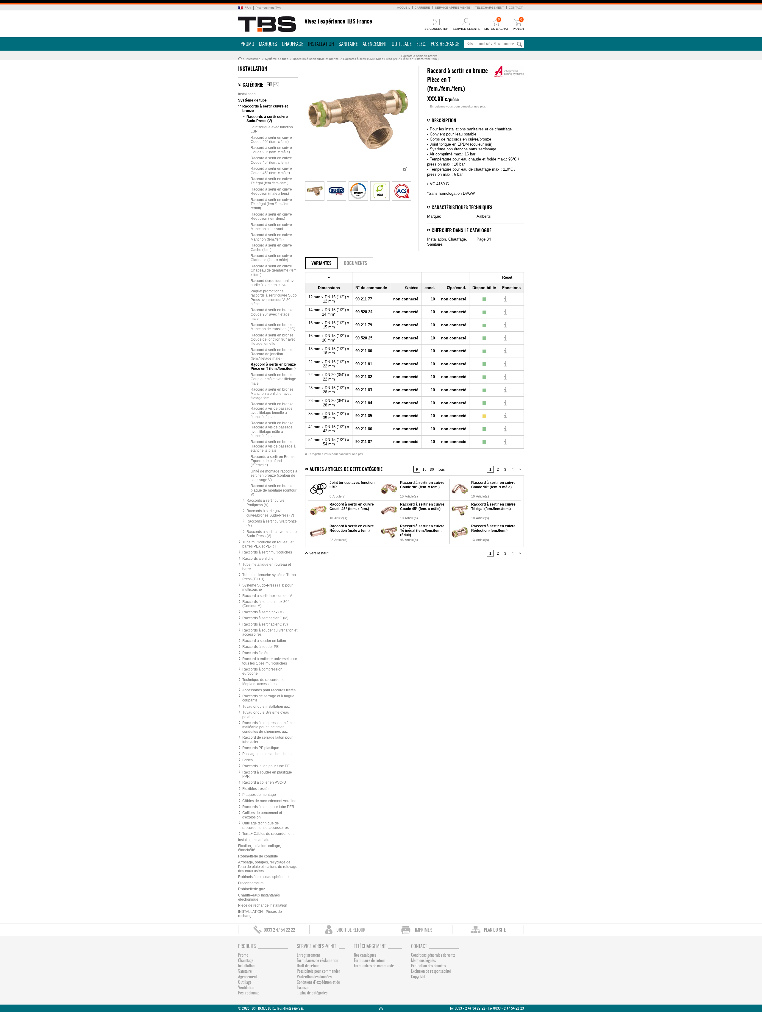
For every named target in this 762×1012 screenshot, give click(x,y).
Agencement (375, 44)
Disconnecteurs (250, 883)
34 (489, 239)
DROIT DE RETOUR (351, 930)
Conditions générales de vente (433, 955)
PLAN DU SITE (495, 930)
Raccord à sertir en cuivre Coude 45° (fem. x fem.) (271, 160)
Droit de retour (308, 966)
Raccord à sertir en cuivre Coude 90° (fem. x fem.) (271, 139)
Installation (321, 44)
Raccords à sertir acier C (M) (265, 618)
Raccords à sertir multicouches (267, 552)
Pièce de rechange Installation (262, 905)
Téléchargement (489, 7)
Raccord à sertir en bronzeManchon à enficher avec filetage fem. (272, 393)
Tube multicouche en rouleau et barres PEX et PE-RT (267, 544)
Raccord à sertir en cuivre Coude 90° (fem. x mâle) (271, 150)
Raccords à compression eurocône (262, 671)
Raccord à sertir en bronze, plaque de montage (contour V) (273, 490)
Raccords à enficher (258, 558)
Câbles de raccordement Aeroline (269, 801)
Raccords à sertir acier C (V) (265, 624)
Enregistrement (308, 955)
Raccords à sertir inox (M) (263, 612)
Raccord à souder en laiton (264, 641)
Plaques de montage (259, 795)
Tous (441, 469)
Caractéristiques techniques (462, 207)
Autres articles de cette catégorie (346, 469)
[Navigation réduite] (276, 84)
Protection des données (314, 977)
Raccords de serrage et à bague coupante (268, 698)
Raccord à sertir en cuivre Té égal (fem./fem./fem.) (271, 181)
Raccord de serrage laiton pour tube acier (267, 739)
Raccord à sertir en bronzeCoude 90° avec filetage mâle (272, 314)
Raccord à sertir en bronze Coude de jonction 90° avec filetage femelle (273, 339)
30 (432, 469)
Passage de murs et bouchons (266, 754)
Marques (268, 44)
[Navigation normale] (269, 84)
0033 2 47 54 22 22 (279, 930)
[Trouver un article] (505, 299)
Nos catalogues (365, 955)
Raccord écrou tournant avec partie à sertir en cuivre (274, 283)
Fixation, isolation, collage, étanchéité (259, 848)
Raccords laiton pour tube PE (266, 766)
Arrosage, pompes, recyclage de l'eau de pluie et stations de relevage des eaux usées (267, 866)
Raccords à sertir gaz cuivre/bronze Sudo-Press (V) (270, 513)
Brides (247, 760)
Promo (247, 44)
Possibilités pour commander (318, 971)
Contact (516, 7)
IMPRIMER (423, 930)
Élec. (421, 44)
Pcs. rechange (445, 44)
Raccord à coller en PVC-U (264, 782)
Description (444, 120)
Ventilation (246, 988)
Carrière (422, 7)
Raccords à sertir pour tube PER (268, 807)
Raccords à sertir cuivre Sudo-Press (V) (370, 58)
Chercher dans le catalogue (461, 230)
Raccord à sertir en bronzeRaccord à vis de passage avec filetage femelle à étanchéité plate (272, 410)
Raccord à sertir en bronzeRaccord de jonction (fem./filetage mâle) (272, 354)
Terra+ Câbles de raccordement (267, 834)
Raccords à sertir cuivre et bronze (316, 58)
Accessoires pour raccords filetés (269, 690)
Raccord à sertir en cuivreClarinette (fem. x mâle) (271, 258)
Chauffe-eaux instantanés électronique (259, 897)
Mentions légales (423, 961)
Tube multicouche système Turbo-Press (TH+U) (269, 577)
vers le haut (319, 553)
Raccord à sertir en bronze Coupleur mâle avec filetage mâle (273, 379)
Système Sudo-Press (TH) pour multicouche (267, 587)
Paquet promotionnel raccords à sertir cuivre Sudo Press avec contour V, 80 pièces (274, 297)
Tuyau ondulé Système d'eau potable (265, 714)
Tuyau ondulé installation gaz (266, 706)
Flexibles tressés (255, 789)
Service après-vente (452, 7)
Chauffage (292, 44)
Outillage (402, 44)
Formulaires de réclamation (317, 961)
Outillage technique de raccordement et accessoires (265, 825)
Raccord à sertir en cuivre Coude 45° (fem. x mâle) (271, 170)
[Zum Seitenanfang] (381, 1008)
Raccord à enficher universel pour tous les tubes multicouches (269, 661)
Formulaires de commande (374, 966)
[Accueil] (267, 24)
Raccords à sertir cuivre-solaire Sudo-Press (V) (271, 534)
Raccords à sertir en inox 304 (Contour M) (266, 604)
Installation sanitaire (254, 840)
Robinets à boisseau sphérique (263, 877)
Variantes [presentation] (321, 263)
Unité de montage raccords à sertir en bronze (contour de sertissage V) (274, 475)
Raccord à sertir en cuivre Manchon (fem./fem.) (271, 237)
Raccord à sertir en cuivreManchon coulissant (271, 227)
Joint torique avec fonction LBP (272, 129)
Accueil (403, 7)
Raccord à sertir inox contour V (267, 596)
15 (424, 469)
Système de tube (276, 58)
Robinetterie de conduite (258, 856)
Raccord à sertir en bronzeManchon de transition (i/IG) (273, 327)
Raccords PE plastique (260, 748)
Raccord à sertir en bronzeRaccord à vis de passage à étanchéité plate (273, 446)
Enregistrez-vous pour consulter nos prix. (456, 106)
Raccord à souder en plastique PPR (267, 774)
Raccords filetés (255, 653)
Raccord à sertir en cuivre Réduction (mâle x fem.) (271, 191)
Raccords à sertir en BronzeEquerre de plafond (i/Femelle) (273, 461)
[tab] (321, 263)
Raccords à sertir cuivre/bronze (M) (271, 523)
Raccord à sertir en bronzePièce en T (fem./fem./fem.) (419, 57)
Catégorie (253, 85)
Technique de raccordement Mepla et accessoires (265, 682)
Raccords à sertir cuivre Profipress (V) (265, 502)
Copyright (418, 977)
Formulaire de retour (369, 961)
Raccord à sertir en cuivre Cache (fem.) (271, 247)
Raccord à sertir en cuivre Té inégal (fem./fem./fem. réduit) (271, 204)
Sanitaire (348, 44)
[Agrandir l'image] (314, 191)
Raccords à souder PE (260, 647)
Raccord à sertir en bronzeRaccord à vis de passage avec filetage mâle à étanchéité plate (272, 429)
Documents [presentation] (355, 263)
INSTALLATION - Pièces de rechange (260, 914)
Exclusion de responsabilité (431, 971)
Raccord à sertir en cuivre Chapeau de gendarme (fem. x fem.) (274, 270)
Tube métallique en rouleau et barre (266, 566)
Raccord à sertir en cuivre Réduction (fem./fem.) (271, 216)
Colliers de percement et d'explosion (262, 815)
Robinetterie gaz (251, 889)
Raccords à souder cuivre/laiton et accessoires (269, 632)
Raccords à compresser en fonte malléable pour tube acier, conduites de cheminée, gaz (268, 727)
